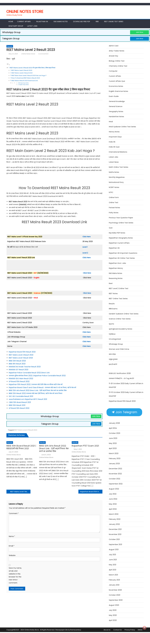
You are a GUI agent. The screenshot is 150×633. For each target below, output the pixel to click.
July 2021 (112, 554)
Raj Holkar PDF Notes (117, 233)
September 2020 (116, 600)
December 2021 (115, 529)
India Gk (112, 142)
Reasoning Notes (115, 278)
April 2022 (113, 509)
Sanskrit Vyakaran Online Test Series (123, 314)
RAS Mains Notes (61, 21)
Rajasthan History (116, 268)
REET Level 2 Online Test (118, 288)
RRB (97, 21)
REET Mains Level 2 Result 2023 (21, 70)
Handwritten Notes (116, 116)
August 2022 (114, 489)
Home (10, 21)
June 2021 (113, 559)
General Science (115, 106)
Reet (111, 283)
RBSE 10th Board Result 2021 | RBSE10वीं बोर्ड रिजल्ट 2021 (21, 447)
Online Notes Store (24, 11)
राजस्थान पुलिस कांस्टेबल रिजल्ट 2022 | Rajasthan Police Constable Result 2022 (37, 375)
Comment (14, 513)
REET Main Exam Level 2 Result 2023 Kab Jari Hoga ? (29, 75)
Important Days (115, 137)
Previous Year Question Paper (121, 217)
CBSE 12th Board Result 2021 (20, 402)
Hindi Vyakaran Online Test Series (122, 126)
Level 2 (85, 253)
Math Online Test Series (118, 167)
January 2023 (114, 463)
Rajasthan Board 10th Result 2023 (22, 352)
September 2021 (115, 544)
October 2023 (114, 433)
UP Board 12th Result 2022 (19, 408)
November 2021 (115, 534)
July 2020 (112, 610)
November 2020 (115, 590)
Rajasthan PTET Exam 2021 (85, 445)
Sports (111, 324)
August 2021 (113, 549)
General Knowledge (117, 101)
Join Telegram (126, 412)
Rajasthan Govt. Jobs (117, 263)
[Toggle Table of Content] (8, 64)
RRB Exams (113, 309)
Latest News (114, 162)
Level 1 (85, 247)
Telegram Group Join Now (23, 84)
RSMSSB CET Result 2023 (18, 369)
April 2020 (113, 620)
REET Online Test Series (113, 21)
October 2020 (114, 595)
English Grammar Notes (118, 91)
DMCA (140, 630)
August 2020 (114, 605)
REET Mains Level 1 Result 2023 (21, 358)
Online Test (113, 202)
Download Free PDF (81, 21)
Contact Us (117, 630)
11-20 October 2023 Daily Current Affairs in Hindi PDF (126, 385)
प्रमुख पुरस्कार (113, 359)
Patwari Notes (114, 207)
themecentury (75, 630)
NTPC (111, 192)
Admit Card (113, 46)
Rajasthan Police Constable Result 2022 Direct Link (29, 372)
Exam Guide (114, 96)
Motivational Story (116, 182)
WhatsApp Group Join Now (23, 83)
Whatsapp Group (15, 26)
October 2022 (114, 479)
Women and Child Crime (119, 349)
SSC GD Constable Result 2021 (21, 396)
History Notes (114, 132)
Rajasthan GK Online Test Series (122, 258)
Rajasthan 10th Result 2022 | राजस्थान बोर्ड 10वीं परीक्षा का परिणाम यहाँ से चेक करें (35, 384)
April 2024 (113, 428)
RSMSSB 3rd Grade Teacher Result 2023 (25, 366)
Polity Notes (113, 212)
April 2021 (112, 570)
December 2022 (115, 468)
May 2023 (113, 443)
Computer (113, 71)
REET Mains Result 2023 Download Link (25, 80)
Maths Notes (114, 172)
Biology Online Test (116, 61)
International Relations (118, 152)
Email (11, 546)
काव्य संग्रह (112, 354)
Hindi (111, 121)
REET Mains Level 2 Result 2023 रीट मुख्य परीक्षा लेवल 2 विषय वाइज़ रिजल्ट (32, 68)
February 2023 (114, 458)
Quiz (110, 228)
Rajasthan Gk (42, 21)
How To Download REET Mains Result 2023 (26, 78)
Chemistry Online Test (118, 66)
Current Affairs (24, 21)
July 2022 (112, 494)
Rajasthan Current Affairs (119, 243)
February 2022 (114, 519)
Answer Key (113, 56)
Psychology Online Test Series (121, 223)
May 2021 (112, 565)
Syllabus (112, 334)
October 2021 (114, 539)
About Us (107, 630)
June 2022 (113, 499)
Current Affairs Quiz (117, 81)
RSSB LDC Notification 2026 (120, 373)
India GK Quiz (114, 147)
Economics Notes (116, 86)
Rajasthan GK (114, 248)
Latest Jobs (32, 26)
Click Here (86, 236)
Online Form (114, 197)
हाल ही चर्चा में (113, 364)
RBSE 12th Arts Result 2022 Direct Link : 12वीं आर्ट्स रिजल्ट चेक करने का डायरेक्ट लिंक (38, 390)
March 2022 (113, 514)
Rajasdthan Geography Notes (121, 238)
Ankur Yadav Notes (116, 51)
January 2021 (114, 585)
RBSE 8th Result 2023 (17, 364)
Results (9, 46)
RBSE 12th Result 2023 (17, 361)
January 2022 (114, 524)
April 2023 (113, 448)
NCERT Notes (114, 187)
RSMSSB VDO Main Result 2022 (21, 378)
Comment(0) (43, 54)
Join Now (139, 32)
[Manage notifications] (144, 628)
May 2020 (113, 615)
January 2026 (114, 423)
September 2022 (115, 484)
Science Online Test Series (120, 319)
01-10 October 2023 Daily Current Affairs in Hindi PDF (126, 394)
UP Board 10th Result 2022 (19, 381)
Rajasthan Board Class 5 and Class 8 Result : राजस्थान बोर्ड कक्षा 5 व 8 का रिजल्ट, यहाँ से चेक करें (42, 387)
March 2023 (113, 453)
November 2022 (115, 473)
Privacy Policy (130, 630)
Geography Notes (116, 111)
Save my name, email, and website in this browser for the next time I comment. (15, 575)
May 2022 (113, 504)
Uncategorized (115, 339)
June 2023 (113, 438)
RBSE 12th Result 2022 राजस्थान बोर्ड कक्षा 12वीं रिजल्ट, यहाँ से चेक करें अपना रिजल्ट (35, 393)
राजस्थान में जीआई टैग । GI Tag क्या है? (121, 378)
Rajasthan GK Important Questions (123, 253)
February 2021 (114, 580)
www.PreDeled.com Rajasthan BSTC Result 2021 (28, 399)
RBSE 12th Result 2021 (17, 405)
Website (12, 555)
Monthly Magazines (117, 177)
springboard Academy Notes (120, 329)
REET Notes (113, 293)
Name (12, 536)
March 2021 (113, 575)
